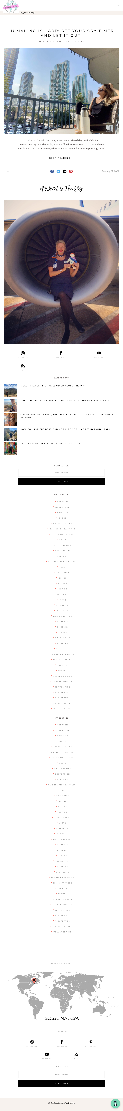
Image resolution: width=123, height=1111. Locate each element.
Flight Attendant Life (62, 562)
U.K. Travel (62, 692)
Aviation (62, 513)
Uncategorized (63, 703)
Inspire (44, 42)
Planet (62, 632)
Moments (62, 622)
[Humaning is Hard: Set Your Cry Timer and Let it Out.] (61, 91)
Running (62, 643)
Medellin (63, 611)
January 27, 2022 (110, 171)
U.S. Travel (62, 698)
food (63, 567)
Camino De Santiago (62, 529)
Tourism (62, 665)
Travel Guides (62, 676)
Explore (62, 556)
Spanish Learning (62, 654)
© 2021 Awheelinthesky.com (61, 1103)
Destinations (62, 545)
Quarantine (62, 638)
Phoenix (62, 627)
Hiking (62, 578)
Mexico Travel (62, 616)
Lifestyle (62, 605)
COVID (62, 540)
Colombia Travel (63, 534)
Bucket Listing (62, 524)
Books (62, 518)
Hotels (62, 583)
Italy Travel (62, 594)
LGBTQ (62, 600)
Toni (6, 172)
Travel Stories (62, 681)
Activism (62, 502)
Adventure (63, 507)
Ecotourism (62, 551)
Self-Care (56, 42)
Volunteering (63, 709)
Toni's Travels (74, 42)
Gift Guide (62, 572)
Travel (62, 671)
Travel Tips (62, 687)
